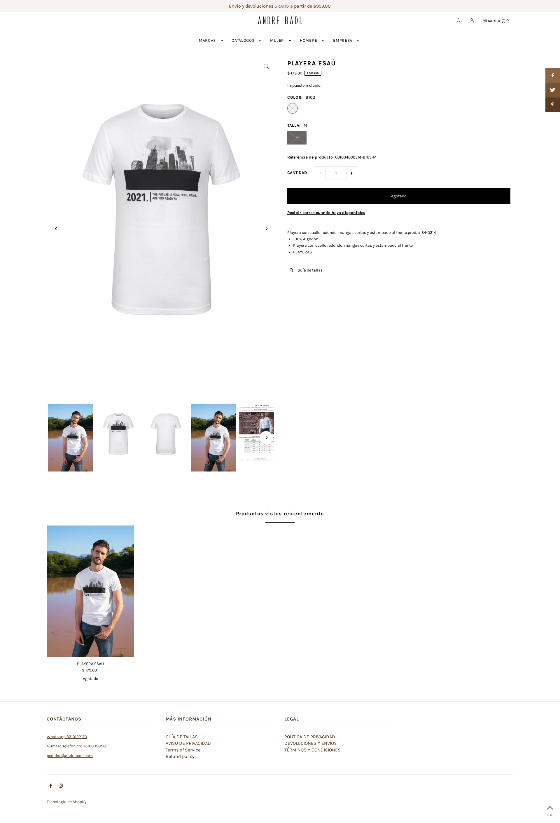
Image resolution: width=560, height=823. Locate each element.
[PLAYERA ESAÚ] (90, 591)
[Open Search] (459, 20)
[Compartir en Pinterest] (552, 105)
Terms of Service (183, 750)
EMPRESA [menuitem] (342, 40)
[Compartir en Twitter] (552, 90)
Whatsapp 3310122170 (67, 736)
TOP (549, 814)
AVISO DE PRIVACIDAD (188, 743)
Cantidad (297, 172)
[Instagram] (61, 786)
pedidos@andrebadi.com (70, 755)
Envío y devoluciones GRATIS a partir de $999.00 (280, 6)
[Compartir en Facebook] (552, 75)
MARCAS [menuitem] (207, 40)
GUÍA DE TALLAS (182, 737)
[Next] (266, 228)
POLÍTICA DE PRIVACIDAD (309, 737)
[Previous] (56, 228)
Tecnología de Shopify (67, 801)
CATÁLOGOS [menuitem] (243, 40)
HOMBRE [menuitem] (308, 40)
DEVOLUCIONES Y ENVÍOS (310, 743)
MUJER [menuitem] (277, 40)
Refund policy (180, 756)
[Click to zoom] (266, 66)
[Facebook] (51, 786)
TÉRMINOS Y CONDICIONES (312, 750)
